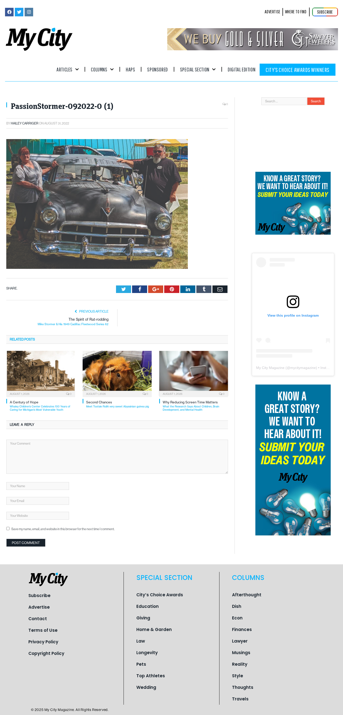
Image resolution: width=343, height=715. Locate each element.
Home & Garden (154, 629)
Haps (130, 69)
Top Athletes (150, 676)
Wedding (146, 687)
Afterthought (246, 595)
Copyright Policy (46, 653)
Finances (242, 629)
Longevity (147, 653)
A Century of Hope (40, 405)
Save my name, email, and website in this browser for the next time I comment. (63, 529)
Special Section (194, 69)
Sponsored (157, 69)
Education (147, 606)
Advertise (39, 607)
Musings (241, 653)
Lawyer (240, 641)
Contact (37, 619)
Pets (141, 664)
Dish (236, 606)
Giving (143, 618)
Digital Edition (241, 69)
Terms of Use (43, 630)
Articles (64, 69)
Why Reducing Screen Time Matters (191, 405)
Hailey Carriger (24, 123)
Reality (239, 664)
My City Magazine (270, 368)
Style (237, 676)
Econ (237, 618)
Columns (99, 69)
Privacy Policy (43, 642)
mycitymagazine (303, 368)
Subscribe (39, 596)
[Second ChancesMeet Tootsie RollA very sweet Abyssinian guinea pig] (117, 373)
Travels (240, 699)
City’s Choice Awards (159, 595)
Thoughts (242, 687)
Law (140, 641)
